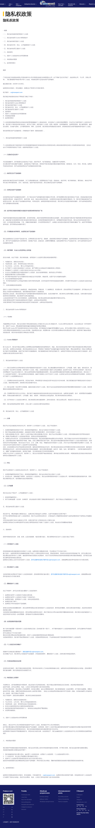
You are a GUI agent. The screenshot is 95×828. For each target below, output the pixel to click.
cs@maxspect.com (16, 92)
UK (77, 806)
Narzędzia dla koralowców (27, 804)
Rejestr (78, 797)
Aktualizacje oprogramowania (47, 801)
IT (3, 817)
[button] (11, 5)
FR (3, 814)
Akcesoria (23, 809)
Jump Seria (24, 797)
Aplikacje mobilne (44, 799)
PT (3, 812)
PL (12, 809)
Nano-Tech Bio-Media (26, 799)
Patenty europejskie (63, 801)
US (80, 806)
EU (86, 806)
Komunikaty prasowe (63, 796)
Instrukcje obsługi (44, 796)
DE (12, 807)
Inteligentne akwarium (26, 807)
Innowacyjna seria (25, 794)
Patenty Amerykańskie (63, 799)
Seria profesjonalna (26, 802)
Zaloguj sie (79, 799)
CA (83, 806)
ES (3, 809)
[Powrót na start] (47, 4)
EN (3, 807)
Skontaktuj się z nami (82, 802)
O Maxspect (79, 794)
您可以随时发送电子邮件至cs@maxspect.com (45, 560)
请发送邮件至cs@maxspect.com (33, 652)
